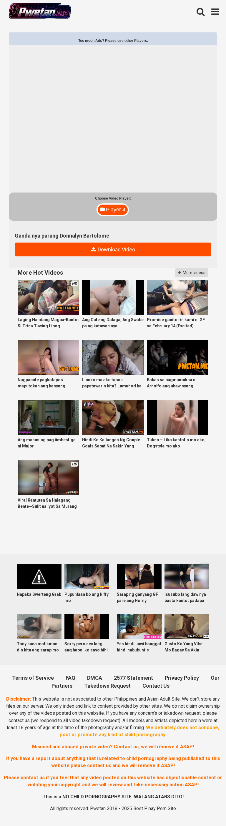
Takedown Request (107, 686)
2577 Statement (133, 678)
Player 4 (115, 210)
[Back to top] (205, 807)
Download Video (116, 249)
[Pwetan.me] (40, 11)
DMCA (94, 678)
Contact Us (156, 686)
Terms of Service (33, 678)
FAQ (70, 678)
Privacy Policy (182, 678)
